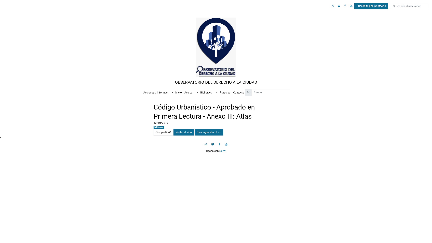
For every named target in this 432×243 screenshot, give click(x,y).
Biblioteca (206, 92)
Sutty (222, 151)
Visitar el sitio (184, 132)
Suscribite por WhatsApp (371, 6)
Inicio (178, 92)
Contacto (238, 92)
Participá (225, 92)
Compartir (164, 132)
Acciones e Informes (155, 92)
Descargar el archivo (209, 132)
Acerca (188, 92)
